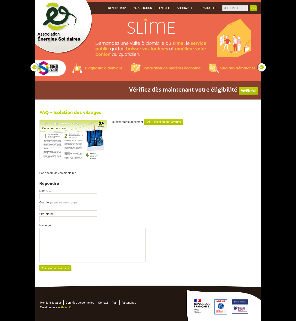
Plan (114, 302)
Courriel (58, 202)
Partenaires (128, 302)
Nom (46, 191)
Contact (103, 302)
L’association (142, 8)
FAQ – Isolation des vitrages (163, 122)
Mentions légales (51, 302)
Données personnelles (79, 302)
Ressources (208, 8)
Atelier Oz (66, 307)
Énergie (164, 8)
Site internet (46, 214)
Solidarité (185, 8)
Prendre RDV (116, 8)
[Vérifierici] (248, 91)
